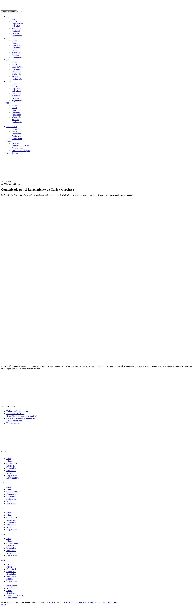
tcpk (8, 103)
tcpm (8, 81)
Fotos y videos (18, 148)
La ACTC (16, 129)
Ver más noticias (13, 423)
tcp (7, 38)
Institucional (11, 126)
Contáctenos (17, 138)
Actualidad (11, 588)
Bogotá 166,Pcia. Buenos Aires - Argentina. (82, 602)
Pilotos (14, 21)
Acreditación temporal (21, 150)
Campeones (17, 134)
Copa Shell (16, 110)
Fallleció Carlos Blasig (15, 413)
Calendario (16, 26)
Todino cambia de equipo (17, 411)
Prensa (9, 141)
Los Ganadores (12, 478)
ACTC (20, 12)
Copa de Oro (17, 24)
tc (7, 16)
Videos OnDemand (14, 595)
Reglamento (17, 36)
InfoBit (52, 602)
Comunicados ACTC (21, 146)
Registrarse (16, 136)
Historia (15, 131)
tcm (7, 60)
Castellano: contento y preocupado (20, 418)
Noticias (15, 33)
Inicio (14, 19)
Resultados (16, 28)
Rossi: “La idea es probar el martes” (21, 416)
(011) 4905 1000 (110, 602)
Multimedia (16, 31)
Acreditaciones (12, 153)
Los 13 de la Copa (14, 421)
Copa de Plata (17, 45)
